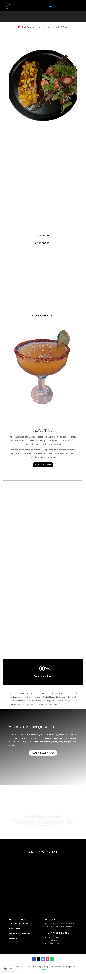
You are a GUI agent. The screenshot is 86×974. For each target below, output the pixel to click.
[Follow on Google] (43, 959)
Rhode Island (14, 938)
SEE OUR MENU (43, 464)
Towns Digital (43, 969)
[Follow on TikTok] (38, 959)
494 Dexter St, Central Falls (20, 933)
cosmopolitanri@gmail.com (20, 923)
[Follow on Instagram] (47, 959)
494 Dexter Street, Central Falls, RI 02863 (44, 27)
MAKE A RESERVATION (43, 315)
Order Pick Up (43, 235)
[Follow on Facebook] (34, 959)
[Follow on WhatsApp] (52, 959)
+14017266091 (15, 928)
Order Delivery (42, 243)
